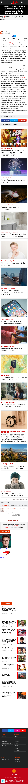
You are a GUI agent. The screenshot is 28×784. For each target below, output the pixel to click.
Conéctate (12, 513)
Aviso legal (18, 777)
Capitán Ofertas (19, 761)
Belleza (17, 741)
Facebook (6, 120)
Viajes (16, 753)
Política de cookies (19, 780)
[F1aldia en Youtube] (23, 730)
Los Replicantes (5, 739)
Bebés (16, 746)
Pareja (16, 743)
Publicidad (12, 781)
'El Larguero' (12, 43)
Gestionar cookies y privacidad (13, 779)
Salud (16, 748)
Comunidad (20, 781)
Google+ (23, 120)
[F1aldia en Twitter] (11, 730)
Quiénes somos (9, 777)
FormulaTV (4, 736)
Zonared (17, 759)
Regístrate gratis (19, 526)
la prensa (23, 78)
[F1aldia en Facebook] (5, 730)
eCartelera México (6, 743)
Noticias (7, 16)
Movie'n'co (4, 746)
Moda (16, 739)
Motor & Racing (5, 759)
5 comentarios (6, 33)
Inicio (1, 16)
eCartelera (4, 741)
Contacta (5, 781)
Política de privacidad (7, 780)
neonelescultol (10, 509)
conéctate (7, 527)
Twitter (15, 120)
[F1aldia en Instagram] (17, 730)
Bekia (16, 736)
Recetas (17, 750)
